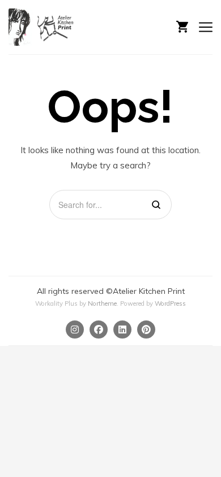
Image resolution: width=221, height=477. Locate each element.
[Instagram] (75, 329)
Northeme (102, 303)
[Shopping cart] (182, 25)
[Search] (156, 205)
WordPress (170, 303)
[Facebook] (98, 329)
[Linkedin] (122, 329)
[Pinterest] (146, 329)
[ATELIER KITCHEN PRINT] (42, 27)
